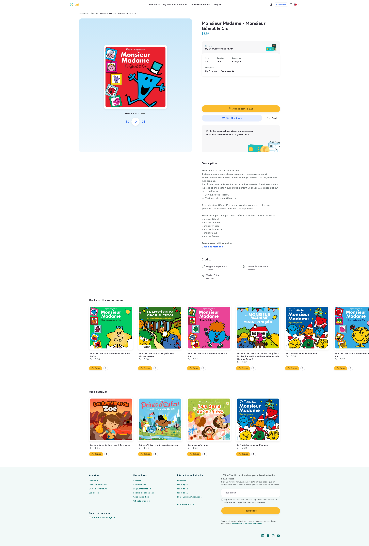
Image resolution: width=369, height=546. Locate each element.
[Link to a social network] (262, 535)
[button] (291, 4)
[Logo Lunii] (74, 4)
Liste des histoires (212, 246)
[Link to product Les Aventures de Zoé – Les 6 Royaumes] (111, 419)
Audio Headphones (200, 4)
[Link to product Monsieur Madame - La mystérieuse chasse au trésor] (160, 328)
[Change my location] (297, 4)
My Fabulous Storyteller (175, 4)
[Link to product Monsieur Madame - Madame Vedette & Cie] (209, 328)
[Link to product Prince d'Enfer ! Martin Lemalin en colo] (160, 419)
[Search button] (271, 4)
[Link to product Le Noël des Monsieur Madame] (307, 328)
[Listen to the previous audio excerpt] (127, 121)
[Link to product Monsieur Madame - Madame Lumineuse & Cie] (111, 328)
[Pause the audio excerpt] (135, 122)
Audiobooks (154, 4)
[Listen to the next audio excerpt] (143, 121)
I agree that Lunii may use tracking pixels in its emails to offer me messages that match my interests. (250, 501)
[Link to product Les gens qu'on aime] (209, 419)
